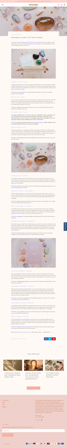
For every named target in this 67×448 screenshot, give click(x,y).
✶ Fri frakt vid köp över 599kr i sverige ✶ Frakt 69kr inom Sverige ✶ (33, 1)
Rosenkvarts (19, 233)
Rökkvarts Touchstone (21, 201)
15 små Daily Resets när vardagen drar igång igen (12, 375)
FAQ (3, 404)
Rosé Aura (19, 186)
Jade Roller (26, 298)
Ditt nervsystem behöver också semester (52, 375)
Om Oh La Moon (5, 400)
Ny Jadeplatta (20, 216)
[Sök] (61, 4)
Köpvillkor (4, 407)
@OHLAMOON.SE (25, 332)
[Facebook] (35, 420)
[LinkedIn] (41, 420)
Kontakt (3, 402)
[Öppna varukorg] (64, 4)
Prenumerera (7, 435)
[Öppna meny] (3, 4)
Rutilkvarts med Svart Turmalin (23, 326)
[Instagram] (38, 420)
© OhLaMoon (6, 443)
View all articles (33, 388)
